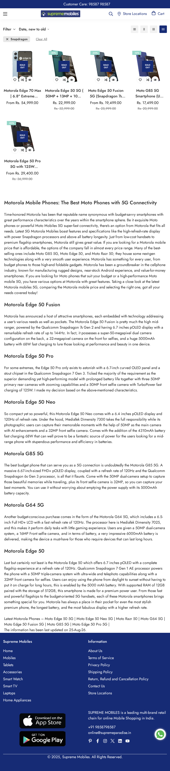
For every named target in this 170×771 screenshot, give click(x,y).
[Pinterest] (90, 741)
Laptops (9, 693)
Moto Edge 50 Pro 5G (89, 624)
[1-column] (134, 29)
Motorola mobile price (81, 287)
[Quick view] (29, 79)
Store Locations (100, 693)
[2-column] (144, 29)
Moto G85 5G (58, 624)
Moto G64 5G (152, 618)
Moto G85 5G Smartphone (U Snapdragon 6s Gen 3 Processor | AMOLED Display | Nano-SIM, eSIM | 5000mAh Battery (147, 93)
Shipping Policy (100, 672)
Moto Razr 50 (126, 618)
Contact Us (96, 686)
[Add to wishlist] (14, 79)
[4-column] (163, 29)
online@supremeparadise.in (109, 732)
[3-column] (153, 29)
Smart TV (10, 686)
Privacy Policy (99, 665)
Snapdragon (19, 39)
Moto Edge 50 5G (59, 618)
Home (8, 651)
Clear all (41, 39)
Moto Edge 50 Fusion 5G (24, 624)
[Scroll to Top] (162, 748)
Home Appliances (17, 700)
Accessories (12, 672)
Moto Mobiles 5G (49, 225)
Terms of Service (101, 658)
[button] (158, 13)
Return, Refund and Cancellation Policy (118, 679)
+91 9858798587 (101, 727)
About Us (95, 651)
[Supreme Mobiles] (60, 13)
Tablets (8, 665)
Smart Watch (13, 679)
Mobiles (9, 658)
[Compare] (22, 79)
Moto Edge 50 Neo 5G (94, 618)
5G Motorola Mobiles (42, 231)
